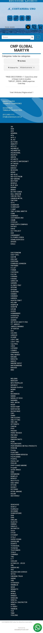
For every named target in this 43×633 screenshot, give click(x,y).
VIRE (12, 581)
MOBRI (13, 390)
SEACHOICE (15, 505)
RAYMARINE (15, 474)
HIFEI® (13, 309)
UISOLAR (14, 561)
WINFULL (14, 600)
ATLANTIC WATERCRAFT (20, 161)
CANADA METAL (16, 198)
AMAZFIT (14, 144)
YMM (12, 613)
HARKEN (14, 298)
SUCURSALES (7, 108)
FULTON (13, 274)
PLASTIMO (14, 452)
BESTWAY (14, 181)
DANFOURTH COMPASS (19, 224)
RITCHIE (14, 485)
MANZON (14, 359)
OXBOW (13, 426)
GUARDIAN (15, 292)
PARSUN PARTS (16, 439)
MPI (12, 392)
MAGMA (14, 357)
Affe (12, 135)
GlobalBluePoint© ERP (21, 628)
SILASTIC (14, 522)
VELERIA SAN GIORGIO (19, 572)
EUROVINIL (14, 261)
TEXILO (13, 552)
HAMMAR (14, 296)
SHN (12, 515)
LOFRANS (14, 348)
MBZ (12, 370)
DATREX (14, 227)
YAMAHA (14, 609)
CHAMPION (15, 205)
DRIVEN (13, 242)
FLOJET (13, 268)
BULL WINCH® (16, 194)
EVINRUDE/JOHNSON (18, 264)
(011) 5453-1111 (31, 1)
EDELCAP (14, 259)
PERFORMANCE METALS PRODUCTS (24, 446)
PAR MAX (14, 435)
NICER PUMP (15, 407)
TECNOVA (14, 548)
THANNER (14, 554)
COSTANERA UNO (17, 218)
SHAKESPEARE (16, 513)
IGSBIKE (14, 320)
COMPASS (14, 216)
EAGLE (13, 244)
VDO (12, 570)
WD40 (13, 587)
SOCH (13, 531)
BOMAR (13, 187)
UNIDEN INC (15, 568)
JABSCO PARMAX (17, 327)
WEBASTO (14, 589)
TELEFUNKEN (15, 550)
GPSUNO (14, 290)
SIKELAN (14, 520)
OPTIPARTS (15, 424)
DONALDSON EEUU (17, 240)
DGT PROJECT (16, 231)
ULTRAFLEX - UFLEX (18, 563)
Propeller (14, 468)
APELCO (14, 146)
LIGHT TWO (15, 342)
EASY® (13, 257)
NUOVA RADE (15, 411)
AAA (12, 129)
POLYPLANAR (15, 457)
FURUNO (14, 279)
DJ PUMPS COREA (17, 237)
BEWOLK (14, 183)
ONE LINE (14, 422)
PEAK (13, 442)
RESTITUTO (15, 481)
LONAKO (14, 350)
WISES (13, 605)
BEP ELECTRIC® (16, 177)
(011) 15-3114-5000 (16, 1)
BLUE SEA (14, 185)
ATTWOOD (14, 164)
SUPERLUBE (15, 542)
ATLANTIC (14, 159)
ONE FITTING (15, 420)
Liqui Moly (14, 344)
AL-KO (13, 140)
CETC (13, 203)
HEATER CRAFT (16, 300)
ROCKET (14, 487)
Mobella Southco (17, 387)
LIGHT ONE (15, 340)
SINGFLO (14, 526)
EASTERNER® (16, 253)
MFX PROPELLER (17, 383)
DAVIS (13, 229)
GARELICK (14, 281)
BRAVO (13, 190)
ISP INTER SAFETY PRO (19, 322)
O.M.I (12, 413)
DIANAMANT (15, 235)
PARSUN (14, 437)
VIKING (13, 578)
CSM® (13, 220)
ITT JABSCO (15, 324)
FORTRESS (14, 272)
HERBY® (14, 307)
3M (12, 127)
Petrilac (13, 450)
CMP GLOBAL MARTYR (19, 211)
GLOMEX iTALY (16, 285)
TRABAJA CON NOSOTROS (12, 110)
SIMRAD (14, 524)
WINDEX (14, 596)
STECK (13, 533)
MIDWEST (14, 385)
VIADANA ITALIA (17, 576)
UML (12, 565)
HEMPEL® (14, 305)
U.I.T (12, 559)
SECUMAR (14, 511)
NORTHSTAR (15, 409)
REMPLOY (14, 476)
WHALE (13, 594)
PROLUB (14, 463)
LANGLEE (14, 335)
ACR (12, 131)
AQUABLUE (15, 148)
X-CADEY (14, 607)
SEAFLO (13, 507)
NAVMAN (14, 400)
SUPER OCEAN (16, 539)
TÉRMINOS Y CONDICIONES (12, 103)
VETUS (13, 574)
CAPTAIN (14, 200)
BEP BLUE (14, 175)
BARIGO (13, 168)
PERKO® (14, 448)
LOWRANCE (15, 352)
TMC (12, 557)
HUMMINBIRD (15, 313)
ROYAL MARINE (16, 492)
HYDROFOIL (15, 316)
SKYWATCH (15, 528)
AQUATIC (14, 155)
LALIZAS (14, 333)
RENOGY (14, 478)
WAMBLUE (14, 585)
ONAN (13, 416)
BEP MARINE (15, 179)
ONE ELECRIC (15, 418)
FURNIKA (14, 277)
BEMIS (13, 172)
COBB (13, 214)
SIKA (12, 518)
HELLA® (14, 303)
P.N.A (12, 429)
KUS (12, 331)
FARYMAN (14, 266)
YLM (12, 611)
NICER (13, 405)
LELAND (13, 337)
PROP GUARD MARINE (19, 465)
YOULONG (14, 615)
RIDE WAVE (15, 483)
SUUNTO (14, 544)
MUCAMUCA (15, 394)
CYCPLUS (14, 222)
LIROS (13, 346)
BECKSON (14, 170)
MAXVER (14, 368)
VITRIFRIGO (15, 583)
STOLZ (13, 537)
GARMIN (14, 283)
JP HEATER (15, 329)
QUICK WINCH (16, 470)
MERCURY (14, 381)
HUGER (13, 311)
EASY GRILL (15, 255)
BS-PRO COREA (16, 192)
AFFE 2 (13, 138)
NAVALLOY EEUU (17, 398)
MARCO (13, 361)
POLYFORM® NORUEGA (19, 455)
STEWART (14, 535)
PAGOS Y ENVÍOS (9, 101)
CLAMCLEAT (15, 207)
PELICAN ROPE (16, 444)
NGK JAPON (15, 402)
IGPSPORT (14, 318)
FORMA (13, 270)
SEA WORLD (15, 496)
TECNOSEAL (15, 546)
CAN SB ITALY (16, 196)
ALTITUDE (14, 142)
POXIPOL (14, 459)
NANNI (13, 396)
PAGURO (14, 431)
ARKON (13, 157)
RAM (12, 472)
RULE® (13, 494)
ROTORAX (14, 489)
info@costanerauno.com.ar (12, 117)
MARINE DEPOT (16, 363)
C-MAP (13, 209)
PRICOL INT (15, 461)
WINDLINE (14, 598)
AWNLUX (14, 166)
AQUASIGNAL (16, 153)
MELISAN (14, 379)
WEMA (13, 591)
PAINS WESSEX (16, 433)
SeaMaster (15, 509)
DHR (12, 233)
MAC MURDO (15, 355)
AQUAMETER (15, 151)
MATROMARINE (16, 366)
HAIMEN (14, 294)
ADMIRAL (14, 133)
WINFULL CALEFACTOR (19, 602)
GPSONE (14, 287)
